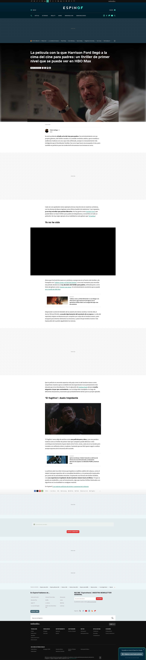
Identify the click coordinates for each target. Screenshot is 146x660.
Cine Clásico (53, 491)
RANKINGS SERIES (81, 15)
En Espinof (72, 296)
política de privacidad (91, 601)
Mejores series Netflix (84, 587)
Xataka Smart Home (35, 637)
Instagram (104, 15)
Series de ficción (35, 597)
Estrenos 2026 (64, 587)
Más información (73, 658)
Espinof (73, 8)
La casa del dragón (35, 605)
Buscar (112, 618)
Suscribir (99, 598)
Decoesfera (95, 633)
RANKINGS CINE (69, 15)
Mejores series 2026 (44, 587)
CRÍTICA (37, 15)
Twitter (115, 15)
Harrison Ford (90, 211)
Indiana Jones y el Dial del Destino (65, 282)
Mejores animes (94, 587)
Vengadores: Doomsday (89, 41)
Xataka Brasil (33, 651)
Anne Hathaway (71, 41)
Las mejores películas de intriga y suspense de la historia (71, 486)
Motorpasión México (85, 649)
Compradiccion (96, 635)
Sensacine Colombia (60, 651)
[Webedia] (35, 624)
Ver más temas (34, 611)
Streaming (64, 491)
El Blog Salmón (109, 631)
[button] (54, 130)
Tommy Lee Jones (65, 287)
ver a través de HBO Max (52, 289)
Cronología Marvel (103, 587)
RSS (92, 610)
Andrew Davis (83, 387)
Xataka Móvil (33, 633)
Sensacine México (59, 649)
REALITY (53, 15)
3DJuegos (45, 631)
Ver (73, 531)
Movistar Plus (34, 600)
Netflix (46, 600)
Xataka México (34, 649)
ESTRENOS (45, 15)
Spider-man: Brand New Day (50, 606)
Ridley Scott (43, 41)
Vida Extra (45, 633)
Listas (61, 600)
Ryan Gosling (79, 41)
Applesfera (33, 635)
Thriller (77, 491)
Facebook (107, 15)
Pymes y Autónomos (110, 633)
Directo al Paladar (72, 631)
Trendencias (95, 631)
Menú (34, 10)
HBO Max (71, 491)
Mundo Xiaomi (34, 639)
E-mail (50, 68)
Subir (111, 624)
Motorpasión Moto (85, 633)
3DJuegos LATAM (46, 649)
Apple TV (33, 603)
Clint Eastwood (106, 41)
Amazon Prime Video (50, 597)
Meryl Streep (63, 41)
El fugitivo (92, 216)
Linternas (62, 605)
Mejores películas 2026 (54, 587)
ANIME (60, 15)
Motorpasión (83, 631)
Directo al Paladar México (72, 650)
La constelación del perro (54, 41)
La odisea (47, 603)
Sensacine (58, 631)
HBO (58, 491)
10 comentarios (36, 67)
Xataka (32, 631)
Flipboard (109, 15)
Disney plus (62, 597)
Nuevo (111, 10)
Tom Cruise (99, 41)
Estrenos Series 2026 (74, 587)
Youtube (112, 15)
